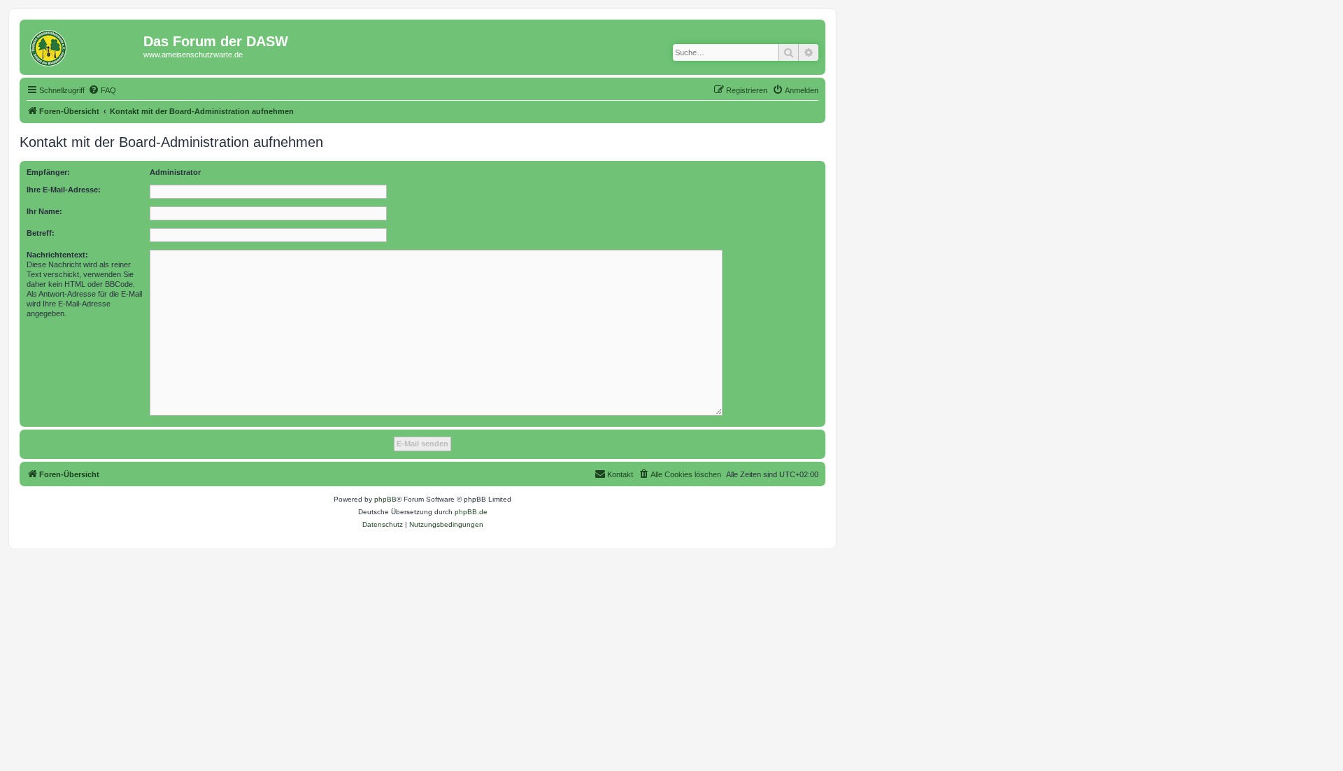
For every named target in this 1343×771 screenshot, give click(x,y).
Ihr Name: (44, 211)
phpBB (385, 499)
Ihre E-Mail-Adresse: (64, 189)
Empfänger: (48, 172)
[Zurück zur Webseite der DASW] (83, 45)
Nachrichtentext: (57, 254)
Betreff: (41, 233)
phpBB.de (471, 512)
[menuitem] (102, 90)
